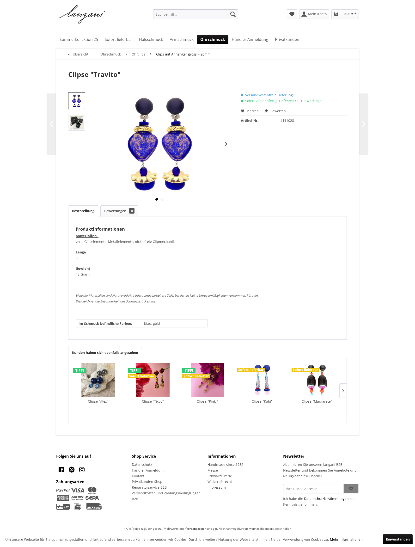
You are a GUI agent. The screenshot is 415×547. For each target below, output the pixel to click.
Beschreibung (83, 211)
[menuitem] (195, 14)
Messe (213, 470)
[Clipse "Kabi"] (262, 380)
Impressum (217, 487)
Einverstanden (398, 539)
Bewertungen (118, 211)
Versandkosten (196, 529)
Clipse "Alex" (98, 401)
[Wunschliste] (292, 14)
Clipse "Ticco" (153, 401)
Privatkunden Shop (147, 481)
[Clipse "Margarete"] (317, 380)
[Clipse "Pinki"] (207, 380)
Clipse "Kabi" (262, 401)
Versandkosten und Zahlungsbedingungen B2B (166, 496)
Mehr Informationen (346, 539)
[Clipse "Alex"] (98, 380)
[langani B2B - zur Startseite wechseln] (82, 14)
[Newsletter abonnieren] (351, 488)
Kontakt (138, 476)
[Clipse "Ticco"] (153, 380)
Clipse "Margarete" (317, 401)
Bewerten (277, 111)
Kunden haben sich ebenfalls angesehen (105, 352)
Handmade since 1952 (225, 464)
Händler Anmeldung (148, 470)
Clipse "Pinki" (207, 401)
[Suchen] (233, 14)
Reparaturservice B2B (149, 487)
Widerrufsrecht (220, 481)
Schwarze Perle (220, 476)
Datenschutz (142, 464)
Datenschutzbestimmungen (326, 498)
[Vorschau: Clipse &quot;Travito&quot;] (76, 100)
